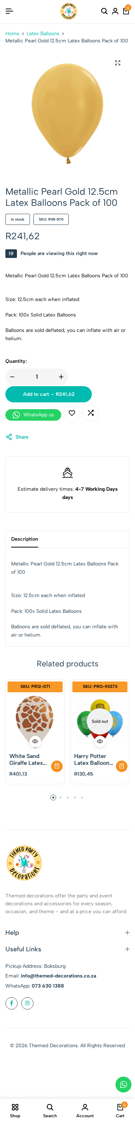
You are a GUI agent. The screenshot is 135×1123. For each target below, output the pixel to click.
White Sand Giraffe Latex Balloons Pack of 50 (27, 759)
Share (21, 437)
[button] (90, 413)
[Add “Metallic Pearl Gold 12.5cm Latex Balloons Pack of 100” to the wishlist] (72, 413)
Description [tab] (24, 539)
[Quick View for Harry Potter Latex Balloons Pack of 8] (100, 741)
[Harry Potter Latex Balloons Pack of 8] (99, 721)
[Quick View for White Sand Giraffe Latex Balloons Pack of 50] (35, 741)
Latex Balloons (43, 33)
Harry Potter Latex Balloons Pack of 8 (93, 759)
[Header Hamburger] (9, 11)
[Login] (115, 11)
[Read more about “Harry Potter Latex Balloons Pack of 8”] (121, 766)
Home (12, 33)
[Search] (104, 11)
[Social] (11, 1003)
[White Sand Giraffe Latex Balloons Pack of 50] (35, 721)
